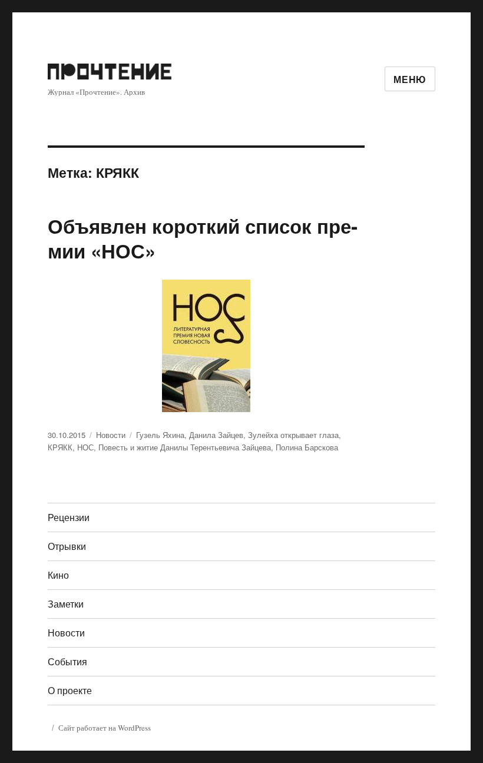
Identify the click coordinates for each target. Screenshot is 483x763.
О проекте (70, 690)
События (67, 661)
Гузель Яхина (160, 434)
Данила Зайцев (216, 434)
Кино (58, 575)
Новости (110, 434)
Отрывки (67, 546)
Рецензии (69, 517)
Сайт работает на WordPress (104, 727)
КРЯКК (60, 447)
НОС (85, 447)
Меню (409, 79)
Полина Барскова (307, 447)
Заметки (66, 604)
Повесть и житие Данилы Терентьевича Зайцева (184, 447)
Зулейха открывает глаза (293, 434)
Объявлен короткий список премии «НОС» (203, 238)
